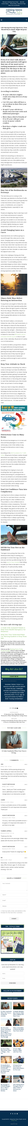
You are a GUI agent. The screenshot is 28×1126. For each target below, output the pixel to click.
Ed (1, 857)
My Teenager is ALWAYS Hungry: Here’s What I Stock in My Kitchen (5, 1087)
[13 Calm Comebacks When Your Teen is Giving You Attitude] (14, 740)
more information (12, 681)
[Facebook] (10, 1113)
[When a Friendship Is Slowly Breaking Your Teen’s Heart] (18, 1022)
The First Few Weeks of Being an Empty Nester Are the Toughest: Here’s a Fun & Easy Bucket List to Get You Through (6, 1032)
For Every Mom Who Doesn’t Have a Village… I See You (6, 1051)
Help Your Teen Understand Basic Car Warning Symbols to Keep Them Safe (14, 636)
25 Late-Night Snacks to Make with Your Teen (17, 1050)
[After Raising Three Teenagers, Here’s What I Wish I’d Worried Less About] (18, 1079)
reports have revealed (13, 562)
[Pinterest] (17, 1113)
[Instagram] (15, 1113)
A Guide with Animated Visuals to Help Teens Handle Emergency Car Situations (13, 629)
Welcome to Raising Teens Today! (10, 1)
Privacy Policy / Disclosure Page (18, 3)
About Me (22, 1)
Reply (26, 764)
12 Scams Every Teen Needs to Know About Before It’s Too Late (18, 1067)
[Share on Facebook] (12, 708)
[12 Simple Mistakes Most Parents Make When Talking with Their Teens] (18, 1005)
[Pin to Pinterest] (15, 708)
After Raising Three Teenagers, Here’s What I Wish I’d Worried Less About (18, 1087)
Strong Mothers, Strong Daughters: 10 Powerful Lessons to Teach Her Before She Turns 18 (6, 1069)
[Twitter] (12, 1113)
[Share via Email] (17, 708)
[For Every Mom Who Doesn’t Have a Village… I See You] (6, 1043)
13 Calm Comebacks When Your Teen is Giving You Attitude (6, 1014)
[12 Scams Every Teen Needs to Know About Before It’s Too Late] (18, 1059)
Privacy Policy (14, 1120)
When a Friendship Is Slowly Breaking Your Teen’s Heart (18, 1029)
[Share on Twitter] (14, 708)
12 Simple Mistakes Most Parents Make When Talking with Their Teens (18, 1014)
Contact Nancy (4, 3)
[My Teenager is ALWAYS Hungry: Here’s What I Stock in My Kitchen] (6, 1079)
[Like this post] (10, 708)
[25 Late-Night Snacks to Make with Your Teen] (18, 1043)
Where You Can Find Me (14, 5)
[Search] (26, 19)
